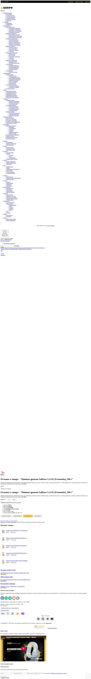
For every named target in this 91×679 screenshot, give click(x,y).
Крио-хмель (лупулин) (11, 96)
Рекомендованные (10, 138)
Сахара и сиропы (10, 88)
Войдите (3, 522)
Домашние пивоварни (14, 28)
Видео (2, 253)
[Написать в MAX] (9, 1)
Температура (12, 54)
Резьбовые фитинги (14, 65)
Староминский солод (14, 77)
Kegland (11, 131)
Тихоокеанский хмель (11, 95)
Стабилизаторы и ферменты (13, 122)
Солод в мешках (13, 82)
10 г (9, 499)
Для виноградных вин (14, 113)
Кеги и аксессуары (13, 41)
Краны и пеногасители (14, 42)
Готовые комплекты (14, 40)
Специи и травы (10, 118)
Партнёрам (87, 1)
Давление (11, 57)
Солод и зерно (9, 74)
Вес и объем (12, 55)
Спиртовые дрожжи (11, 105)
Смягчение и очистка (11, 123)
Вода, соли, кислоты (11, 119)
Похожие (3, 255)
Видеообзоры (17, 516)
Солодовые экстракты (11, 84)
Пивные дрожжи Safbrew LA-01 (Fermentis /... (17, 530)
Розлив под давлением (11, 38)
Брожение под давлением (15, 37)
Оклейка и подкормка (11, 120)
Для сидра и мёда (13, 104)
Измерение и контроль (11, 52)
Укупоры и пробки (13, 50)
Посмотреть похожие (16, 502)
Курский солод (12, 75)
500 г (14, 499)
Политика (8, 20)
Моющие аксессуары (14, 63)
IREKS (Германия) (13, 81)
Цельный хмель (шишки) (12, 97)
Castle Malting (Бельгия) (14, 78)
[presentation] (1, 471)
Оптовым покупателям (11, 137)
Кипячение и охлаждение (15, 31)
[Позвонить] (15, 1)
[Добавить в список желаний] (45, 252)
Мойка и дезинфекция (11, 60)
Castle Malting (12, 128)
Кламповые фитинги (14, 66)
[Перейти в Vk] (38, 619)
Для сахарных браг (13, 106)
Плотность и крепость (14, 56)
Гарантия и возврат (11, 19)
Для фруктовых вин (14, 114)
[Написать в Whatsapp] (6, 599)
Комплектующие (13, 72)
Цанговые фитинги (14, 68)
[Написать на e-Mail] (13, 1)
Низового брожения (14, 102)
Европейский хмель (11, 91)
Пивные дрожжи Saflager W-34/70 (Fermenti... (17, 560)
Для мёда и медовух (14, 115)
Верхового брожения (14, 101)
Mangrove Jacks (12, 133)
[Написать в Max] (2, 599)
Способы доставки (10, 16)
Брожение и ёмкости (11, 33)
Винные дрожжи (10, 111)
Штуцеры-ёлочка (13, 69)
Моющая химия (13, 61)
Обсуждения (28, 516)
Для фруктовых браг (14, 109)
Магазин (3, 10)
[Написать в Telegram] (11, 1)
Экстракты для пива (14, 86)
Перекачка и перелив (14, 32)
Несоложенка (12, 83)
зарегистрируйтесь (11, 522)
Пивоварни (9, 23)
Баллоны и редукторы (14, 43)
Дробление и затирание (15, 29)
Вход (2, 241)
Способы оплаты (10, 18)
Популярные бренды (11, 125)
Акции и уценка (10, 136)
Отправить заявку (5, 677)
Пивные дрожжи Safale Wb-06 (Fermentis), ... (17, 553)
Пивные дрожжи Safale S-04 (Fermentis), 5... (16, 538)
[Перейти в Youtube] (52, 619)
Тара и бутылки (13, 49)
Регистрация (6, 241)
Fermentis (11, 129)
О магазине (70, 1)
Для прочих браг (13, 110)
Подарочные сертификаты (12, 134)
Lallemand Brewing (13, 132)
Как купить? (38, 516)
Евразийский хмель (11, 93)
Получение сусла (10, 27)
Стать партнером (10, 15)
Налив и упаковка (10, 46)
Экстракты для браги (14, 87)
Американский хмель (11, 92)
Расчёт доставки (79, 1)
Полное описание (6, 516)
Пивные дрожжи (10, 100)
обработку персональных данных (59, 673)
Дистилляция (9, 70)
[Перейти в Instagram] (43, 619)
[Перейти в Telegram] (47, 619)
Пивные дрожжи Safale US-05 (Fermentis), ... (16, 545)
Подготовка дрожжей (14, 34)
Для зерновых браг (13, 108)
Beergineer (11, 127)
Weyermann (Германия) (14, 79)
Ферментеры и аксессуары (15, 36)
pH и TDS (11, 59)
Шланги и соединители (15, 45)
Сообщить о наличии (5, 502)
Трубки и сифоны (13, 47)
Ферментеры (9, 24)
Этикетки (11, 51)
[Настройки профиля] (5, 237)
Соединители (9, 64)
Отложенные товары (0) (9, 243)
